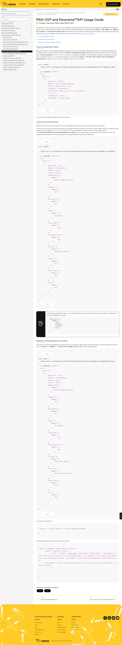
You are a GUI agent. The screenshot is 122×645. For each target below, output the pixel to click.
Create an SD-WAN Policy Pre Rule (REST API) (14, 62)
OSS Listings (38, 632)
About (58, 622)
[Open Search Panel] (100, 4)
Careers (59, 625)
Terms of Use (74, 627)
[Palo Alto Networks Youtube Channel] (117, 619)
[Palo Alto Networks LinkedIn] (109, 619)
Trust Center (74, 625)
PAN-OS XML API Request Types (9, 33)
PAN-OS (42, 13)
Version (3, 17)
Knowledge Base (61, 632)
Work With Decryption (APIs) (10, 69)
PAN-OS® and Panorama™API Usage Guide (55, 13)
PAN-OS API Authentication (8, 26)
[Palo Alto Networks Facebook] (105, 619)
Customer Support (62, 627)
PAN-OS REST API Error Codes (10, 46)
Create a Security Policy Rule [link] (46, 39)
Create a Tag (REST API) (8, 56)
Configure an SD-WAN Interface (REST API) (13, 60)
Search (36, 625)
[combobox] (15, 13)
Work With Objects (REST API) (10, 49)
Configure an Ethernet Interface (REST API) (13, 65)
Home (37, 13)
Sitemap (37, 634)
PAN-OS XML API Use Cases (8, 30)
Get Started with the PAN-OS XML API (11, 28)
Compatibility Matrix (40, 629)
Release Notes (38, 622)
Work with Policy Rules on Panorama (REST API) (14, 53)
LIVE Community (61, 629)
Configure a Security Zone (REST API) (12, 58)
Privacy (73, 622)
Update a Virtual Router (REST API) (11, 67)
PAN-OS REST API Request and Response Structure (15, 44)
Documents (74, 629)
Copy (47, 110)
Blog (36, 627)
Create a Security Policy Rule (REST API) (11, 51)
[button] (121, 516)
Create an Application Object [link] (46, 36)
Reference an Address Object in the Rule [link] (49, 42)
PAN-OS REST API (7, 37)
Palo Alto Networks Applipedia (63, 55)
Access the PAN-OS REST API (10, 39)
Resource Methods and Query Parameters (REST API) (15, 42)
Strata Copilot (114, 4)
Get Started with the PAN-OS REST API (11, 35)
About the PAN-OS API (7, 23)
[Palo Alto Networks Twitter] (113, 619)
